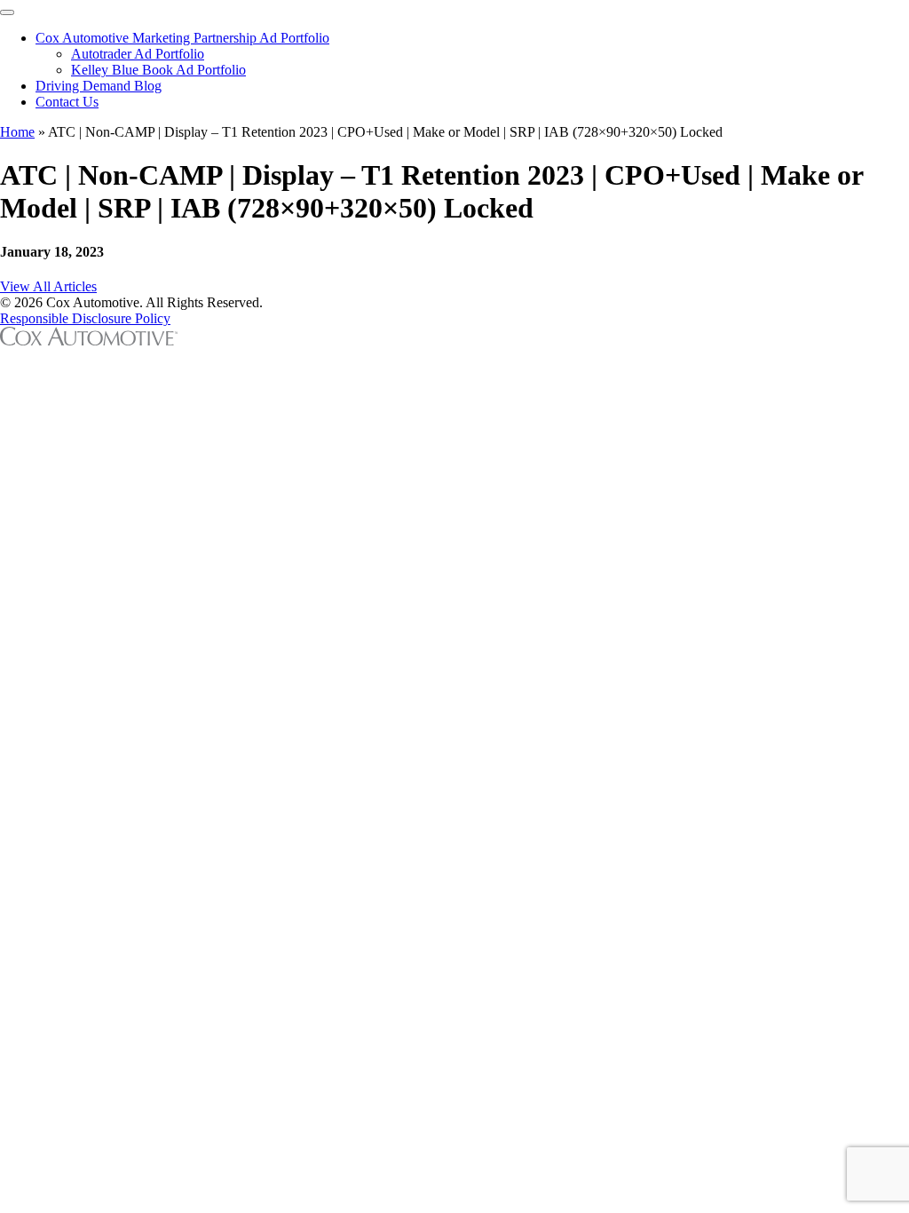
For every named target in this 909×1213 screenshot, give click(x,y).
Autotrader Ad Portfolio (137, 53)
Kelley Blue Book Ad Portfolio (158, 69)
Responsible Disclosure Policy (85, 318)
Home (17, 131)
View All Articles (48, 286)
